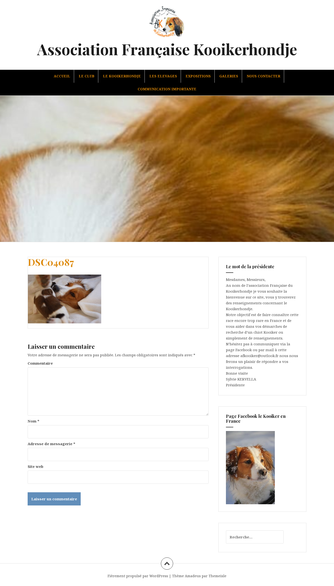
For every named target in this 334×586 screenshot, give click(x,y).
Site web (35, 466)
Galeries (228, 76)
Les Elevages (163, 76)
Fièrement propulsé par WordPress (138, 576)
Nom (33, 421)
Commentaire (40, 363)
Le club (86, 76)
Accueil (62, 76)
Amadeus (193, 576)
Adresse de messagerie (51, 443)
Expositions (198, 76)
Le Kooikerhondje (122, 76)
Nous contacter (263, 76)
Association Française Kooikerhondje (167, 49)
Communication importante (167, 89)
